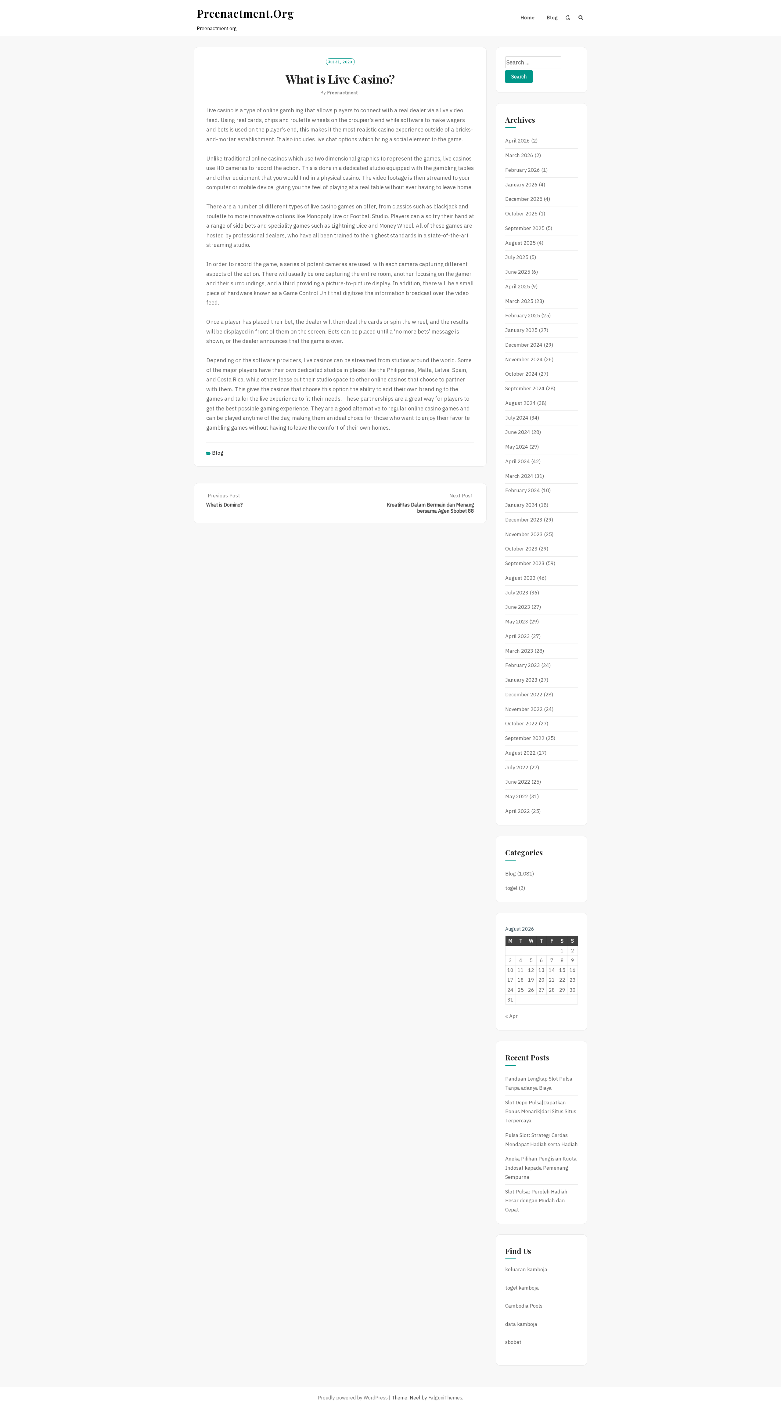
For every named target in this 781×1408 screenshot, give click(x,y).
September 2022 (525, 738)
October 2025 (521, 213)
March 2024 (519, 476)
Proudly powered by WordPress (353, 1398)
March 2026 (519, 155)
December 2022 (523, 694)
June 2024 (517, 432)
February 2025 (522, 315)
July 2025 (516, 257)
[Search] (581, 17)
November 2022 (524, 709)
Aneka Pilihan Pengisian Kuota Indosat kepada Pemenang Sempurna (541, 1167)
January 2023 (521, 680)
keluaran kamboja (526, 1269)
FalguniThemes (445, 1398)
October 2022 (521, 723)
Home (527, 17)
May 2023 (516, 621)
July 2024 (516, 417)
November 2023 (524, 534)
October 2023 (521, 548)
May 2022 (516, 796)
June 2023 (517, 607)
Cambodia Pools (523, 1305)
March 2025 (519, 301)
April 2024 (517, 461)
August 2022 (520, 752)
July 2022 (516, 767)
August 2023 (520, 578)
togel (511, 888)
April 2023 (517, 636)
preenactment (342, 93)
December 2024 (523, 344)
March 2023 (519, 651)
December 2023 (523, 519)
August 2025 (520, 243)
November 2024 (524, 359)
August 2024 (520, 403)
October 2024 (521, 373)
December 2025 (523, 199)
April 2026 (517, 140)
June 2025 (517, 272)
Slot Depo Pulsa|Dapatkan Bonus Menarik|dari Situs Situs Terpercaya (540, 1111)
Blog (552, 17)
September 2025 (525, 228)
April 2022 (517, 811)
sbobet (513, 1342)
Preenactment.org (245, 13)
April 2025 (517, 286)
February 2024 (522, 490)
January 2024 (521, 505)
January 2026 (521, 184)
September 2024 (525, 388)
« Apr (511, 1016)
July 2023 (516, 592)
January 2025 (521, 330)
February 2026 (522, 170)
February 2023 (522, 665)
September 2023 (525, 563)
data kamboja (521, 1324)
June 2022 (517, 781)
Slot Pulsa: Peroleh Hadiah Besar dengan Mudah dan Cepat (536, 1200)
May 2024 (516, 446)
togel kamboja (522, 1287)
